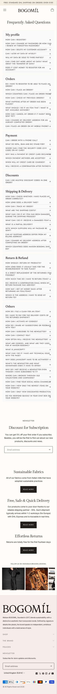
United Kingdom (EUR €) (13, 673)
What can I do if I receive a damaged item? (27, 220)
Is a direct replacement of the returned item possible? (28, 274)
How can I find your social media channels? (28, 382)
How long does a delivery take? (22, 202)
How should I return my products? (23, 263)
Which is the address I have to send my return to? (26, 296)
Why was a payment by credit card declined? (28, 154)
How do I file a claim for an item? (23, 311)
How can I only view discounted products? (28, 392)
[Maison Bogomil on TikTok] (49, 674)
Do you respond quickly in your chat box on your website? (28, 397)
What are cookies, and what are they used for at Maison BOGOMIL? (28, 344)
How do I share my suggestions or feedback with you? (28, 326)
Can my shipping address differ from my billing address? (26, 235)
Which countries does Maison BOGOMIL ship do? (28, 247)
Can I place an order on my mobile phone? (27, 126)
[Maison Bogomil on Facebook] (37, 674)
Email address (12, 446)
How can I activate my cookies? (22, 321)
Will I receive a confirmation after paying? (28, 166)
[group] (13, 579)
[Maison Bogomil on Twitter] (40, 674)
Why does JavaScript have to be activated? (27, 359)
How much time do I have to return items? (27, 279)
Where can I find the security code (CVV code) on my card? (26, 149)
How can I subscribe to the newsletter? (26, 331)
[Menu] (5, 10)
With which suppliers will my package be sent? (26, 229)
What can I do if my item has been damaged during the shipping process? (28, 215)
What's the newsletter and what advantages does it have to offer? (23, 364)
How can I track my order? (19, 206)
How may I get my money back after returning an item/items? (24, 290)
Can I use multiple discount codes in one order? (26, 181)
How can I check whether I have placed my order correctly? (28, 197)
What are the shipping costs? (21, 210)
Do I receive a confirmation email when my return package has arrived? (27, 284)
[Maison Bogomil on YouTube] (53, 674)
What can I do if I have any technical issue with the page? (28, 354)
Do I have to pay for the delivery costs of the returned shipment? (27, 316)
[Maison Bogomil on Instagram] (46, 674)
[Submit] (49, 450)
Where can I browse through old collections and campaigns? (23, 376)
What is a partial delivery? (19, 224)
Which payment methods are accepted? (25, 158)
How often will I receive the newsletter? (27, 339)
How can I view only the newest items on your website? (27, 386)
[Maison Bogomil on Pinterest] (43, 674)
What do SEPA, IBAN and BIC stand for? (25, 144)
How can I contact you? (18, 335)
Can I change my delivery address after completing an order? (26, 241)
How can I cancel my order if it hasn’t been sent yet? (28, 115)
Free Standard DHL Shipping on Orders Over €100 (28, 2)
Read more (28, 489)
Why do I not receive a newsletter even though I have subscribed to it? (26, 370)
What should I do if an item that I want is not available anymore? (27, 109)
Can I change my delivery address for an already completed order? (27, 121)
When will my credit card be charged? (25, 162)
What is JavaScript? (15, 349)
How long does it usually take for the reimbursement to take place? (25, 268)
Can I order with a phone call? (22, 140)
